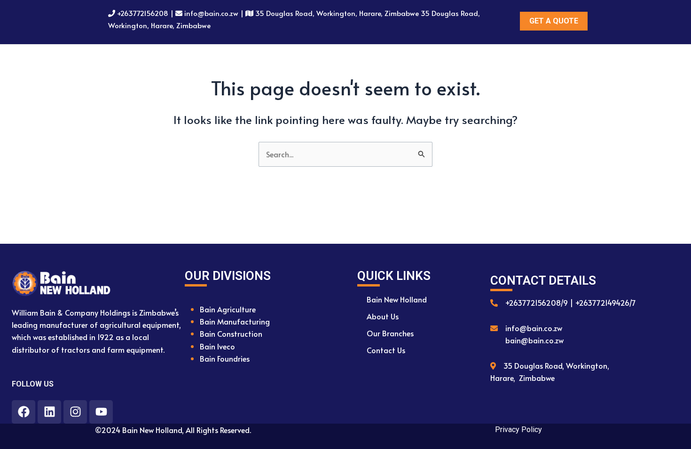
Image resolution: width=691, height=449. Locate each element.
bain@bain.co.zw (534, 340)
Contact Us (386, 350)
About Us (383, 316)
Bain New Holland (397, 299)
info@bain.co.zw (211, 13)
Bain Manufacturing (235, 321)
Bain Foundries (225, 358)
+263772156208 (142, 13)
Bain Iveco (217, 346)
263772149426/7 (607, 302)
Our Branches (390, 333)
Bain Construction (231, 333)
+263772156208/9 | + (542, 302)
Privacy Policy (518, 429)
